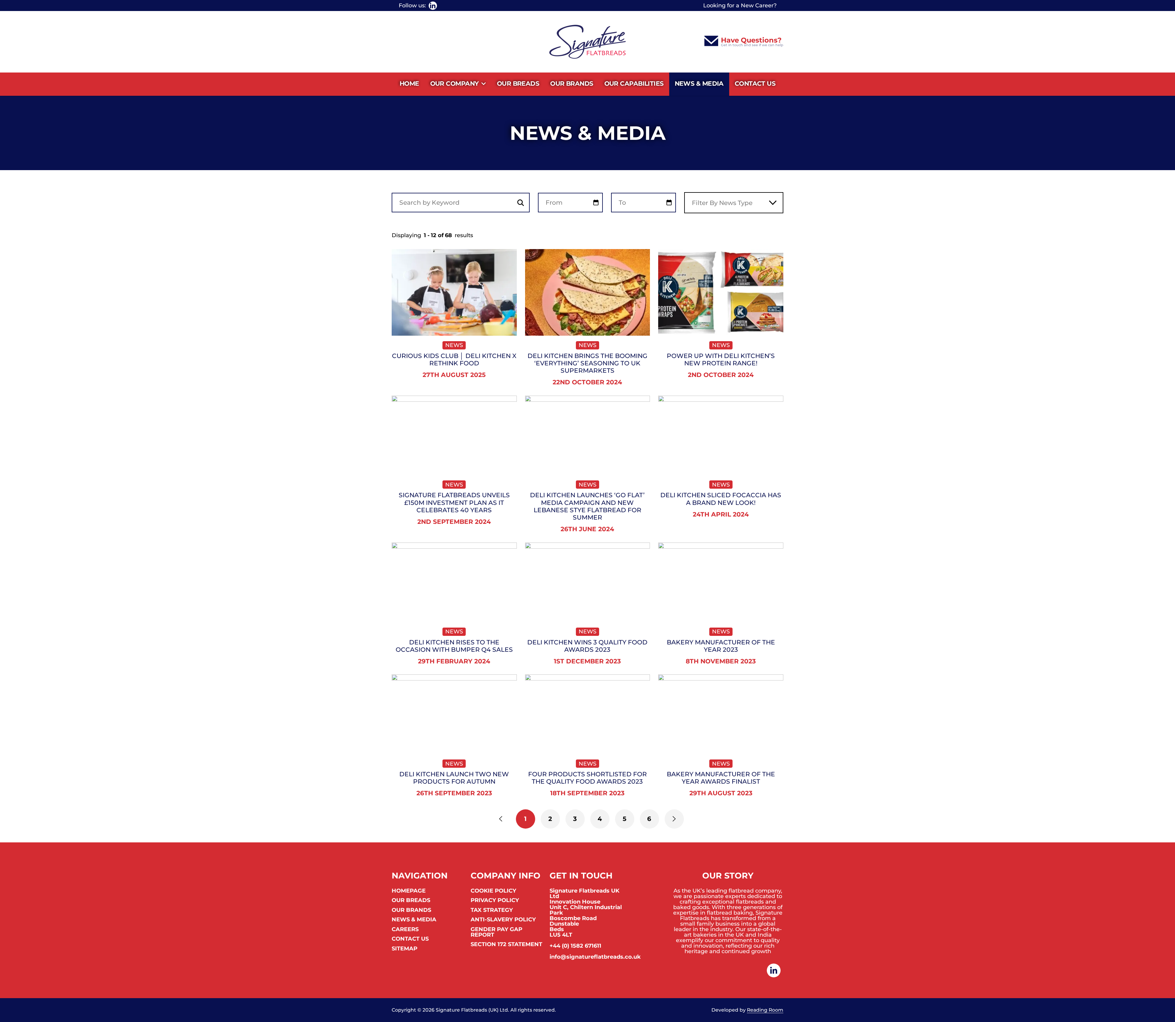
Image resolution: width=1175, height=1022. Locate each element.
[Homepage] (587, 42)
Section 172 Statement (506, 945)
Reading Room (765, 1010)
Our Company (454, 83)
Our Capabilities (634, 83)
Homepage (409, 891)
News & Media (699, 83)
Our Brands (571, 83)
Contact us (755, 83)
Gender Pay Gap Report (496, 932)
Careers (405, 930)
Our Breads (518, 83)
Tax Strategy (492, 910)
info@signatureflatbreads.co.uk (595, 956)
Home (409, 83)
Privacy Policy (495, 900)
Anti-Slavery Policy (503, 920)
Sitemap (404, 949)
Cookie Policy (493, 891)
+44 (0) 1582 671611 (575, 945)
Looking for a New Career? (740, 5)
